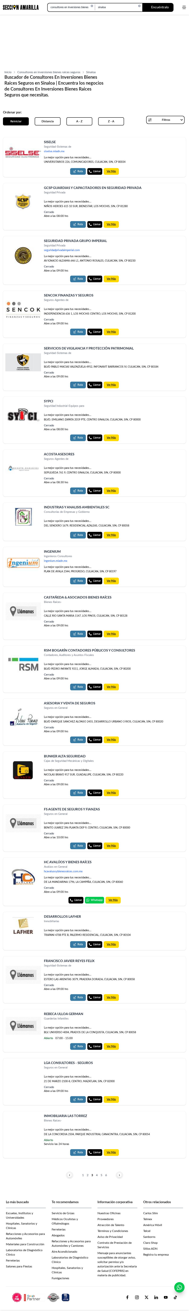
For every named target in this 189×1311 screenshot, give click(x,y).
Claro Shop (150, 1242)
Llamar (97, 171)
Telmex (147, 1219)
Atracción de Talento (110, 1225)
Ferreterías (13, 1260)
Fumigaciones (60, 1278)
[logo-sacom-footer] (41, 1297)
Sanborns (149, 1236)
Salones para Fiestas (19, 1266)
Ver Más (111, 171)
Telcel (146, 1231)
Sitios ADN (150, 1248)
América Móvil (152, 1225)
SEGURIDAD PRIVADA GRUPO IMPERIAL (75, 241)
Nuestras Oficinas (109, 1213)
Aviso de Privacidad (110, 1236)
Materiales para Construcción (25, 1244)
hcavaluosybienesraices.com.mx (63, 871)
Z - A (111, 121)
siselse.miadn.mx (54, 151)
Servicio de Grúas (63, 1213)
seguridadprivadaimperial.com (62, 250)
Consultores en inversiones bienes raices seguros (48, 72)
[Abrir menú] (184, 7)
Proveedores (105, 1219)
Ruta (80, 171)
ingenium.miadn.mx (55, 561)
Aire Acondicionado (64, 1251)
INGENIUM (52, 551)
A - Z (79, 121)
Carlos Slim (150, 1213)
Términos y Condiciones (112, 1231)
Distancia (48, 121)
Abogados (58, 1235)
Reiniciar (16, 121)
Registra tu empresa (156, 1254)
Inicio (7, 72)
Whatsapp (97, 900)
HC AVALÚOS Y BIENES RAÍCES (68, 862)
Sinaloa (91, 72)
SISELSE (50, 142)
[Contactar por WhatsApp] (179, 1287)
